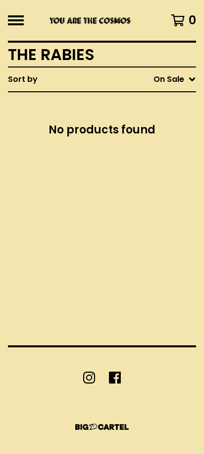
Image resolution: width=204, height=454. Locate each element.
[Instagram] (89, 377)
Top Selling (116, 136)
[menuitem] (102, 79)
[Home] (89, 20)
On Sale (109, 121)
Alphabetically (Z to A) (140, 168)
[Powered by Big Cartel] (102, 427)
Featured (112, 105)
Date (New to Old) (131, 184)
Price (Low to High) (133, 216)
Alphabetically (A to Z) (140, 152)
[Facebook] (114, 377)
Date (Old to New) (131, 200)
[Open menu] (16, 20)
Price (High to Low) (133, 232)
